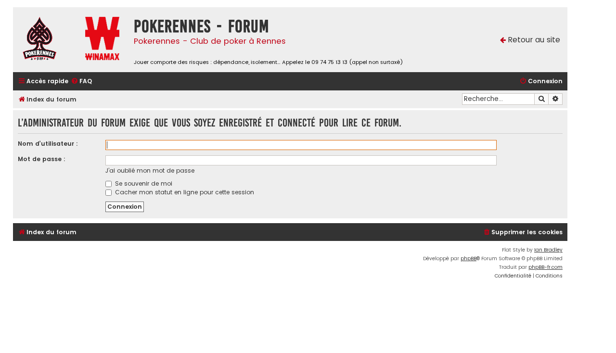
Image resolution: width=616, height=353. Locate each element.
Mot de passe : (41, 159)
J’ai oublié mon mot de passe (149, 170)
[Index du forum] (46, 40)
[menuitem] (81, 81)
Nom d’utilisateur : (48, 143)
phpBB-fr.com (545, 267)
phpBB (468, 258)
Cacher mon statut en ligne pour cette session (183, 192)
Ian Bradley (548, 249)
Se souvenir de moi (142, 183)
